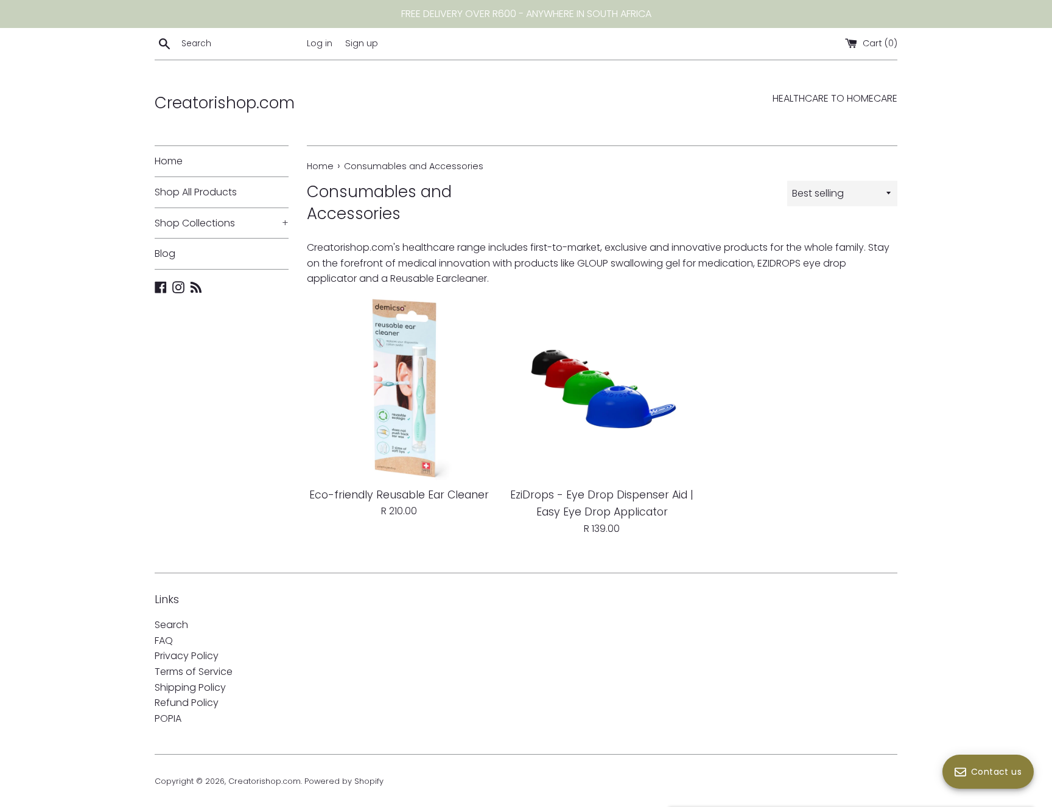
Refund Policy (187, 703)
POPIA (168, 718)
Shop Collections (222, 223)
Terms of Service (194, 672)
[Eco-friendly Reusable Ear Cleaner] (399, 388)
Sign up (361, 43)
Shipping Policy (190, 687)
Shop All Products (196, 192)
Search (171, 625)
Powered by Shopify (344, 781)
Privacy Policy (187, 656)
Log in (319, 43)
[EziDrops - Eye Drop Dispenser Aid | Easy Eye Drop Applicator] (602, 388)
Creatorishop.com (225, 103)
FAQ (164, 641)
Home (169, 161)
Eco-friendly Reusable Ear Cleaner (399, 494)
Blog (165, 253)
